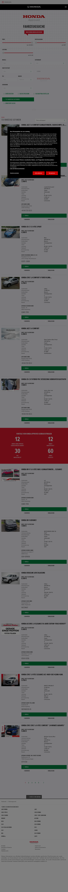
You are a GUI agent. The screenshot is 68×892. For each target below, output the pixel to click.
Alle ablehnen (38, 173)
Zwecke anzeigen (14, 173)
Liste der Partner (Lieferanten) (17, 168)
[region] (34, 152)
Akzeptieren (52, 173)
